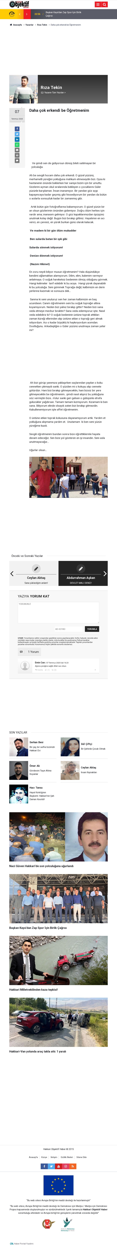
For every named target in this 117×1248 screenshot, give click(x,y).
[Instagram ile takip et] (65, 1166)
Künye (44, 1157)
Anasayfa (33, 1157)
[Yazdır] (17, 155)
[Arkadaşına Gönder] (17, 150)
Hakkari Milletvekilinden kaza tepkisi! (64, 14)
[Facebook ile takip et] (44, 1166)
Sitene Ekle (81, 1157)
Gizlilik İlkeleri (67, 1157)
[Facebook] (17, 129)
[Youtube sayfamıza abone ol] (58, 1166)
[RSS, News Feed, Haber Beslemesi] (72, 1166)
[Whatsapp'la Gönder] (17, 144)
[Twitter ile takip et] (51, 1166)
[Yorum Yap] (17, 160)
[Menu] (97, 4)
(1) (48, 670)
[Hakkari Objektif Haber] (19, 4)
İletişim (54, 1157)
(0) (55, 670)
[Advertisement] (58, 51)
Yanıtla (40, 670)
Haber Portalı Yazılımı (23, 1244)
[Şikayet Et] (95, 670)
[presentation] (19, 14)
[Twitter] (17, 134)
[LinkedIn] (17, 139)
